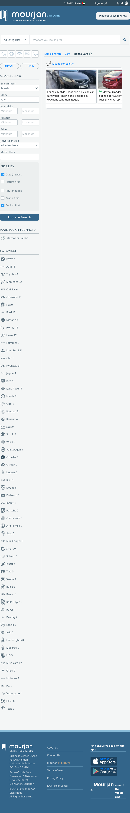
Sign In (98, 3)
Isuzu (10, 564)
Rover (10, 609)
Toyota (12, 274)
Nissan (12, 320)
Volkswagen (14, 449)
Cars (67, 54)
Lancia (11, 625)
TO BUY (29, 66)
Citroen (11, 465)
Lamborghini (15, 640)
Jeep (9, 381)
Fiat (9, 304)
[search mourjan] (124, 39)
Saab (10, 533)
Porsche (12, 510)
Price (4, 129)
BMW (10, 259)
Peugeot (12, 411)
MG (9, 655)
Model (4, 95)
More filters (8, 152)
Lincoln (11, 472)
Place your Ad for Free (113, 16)
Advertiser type (10, 140)
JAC (9, 686)
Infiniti (11, 503)
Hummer (12, 343)
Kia (9, 480)
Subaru (11, 556)
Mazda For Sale (17, 238)
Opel (10, 404)
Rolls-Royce (14, 602)
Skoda (11, 579)
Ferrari (11, 594)
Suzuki (11, 434)
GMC (10, 358)
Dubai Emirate (72, 3)
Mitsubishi (14, 350)
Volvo (10, 442)
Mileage (5, 118)
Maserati (12, 647)
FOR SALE (9, 66)
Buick (10, 586)
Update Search (19, 217)
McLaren (12, 678)
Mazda (11, 396)
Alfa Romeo (14, 525)
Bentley (11, 617)
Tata (9, 571)
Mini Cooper (14, 541)
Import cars (14, 693)
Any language (14, 190)
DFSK (10, 701)
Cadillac (12, 289)
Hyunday (13, 365)
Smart (11, 548)
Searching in (8, 83)
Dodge (11, 487)
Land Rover (14, 388)
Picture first (13, 181)
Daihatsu (12, 495)
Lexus (11, 335)
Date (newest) (14, 174)
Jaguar (11, 373)
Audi (10, 266)
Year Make (7, 106)
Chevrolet (13, 297)
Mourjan (58, 763)
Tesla (10, 708)
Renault (12, 419)
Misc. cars (14, 663)
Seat (10, 426)
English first (13, 205)
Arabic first (12, 198)
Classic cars (14, 518)
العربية (120, 3)
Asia (9, 632)
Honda (12, 327)
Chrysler (12, 457)
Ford (10, 312)
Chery (10, 670)
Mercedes (14, 282)
